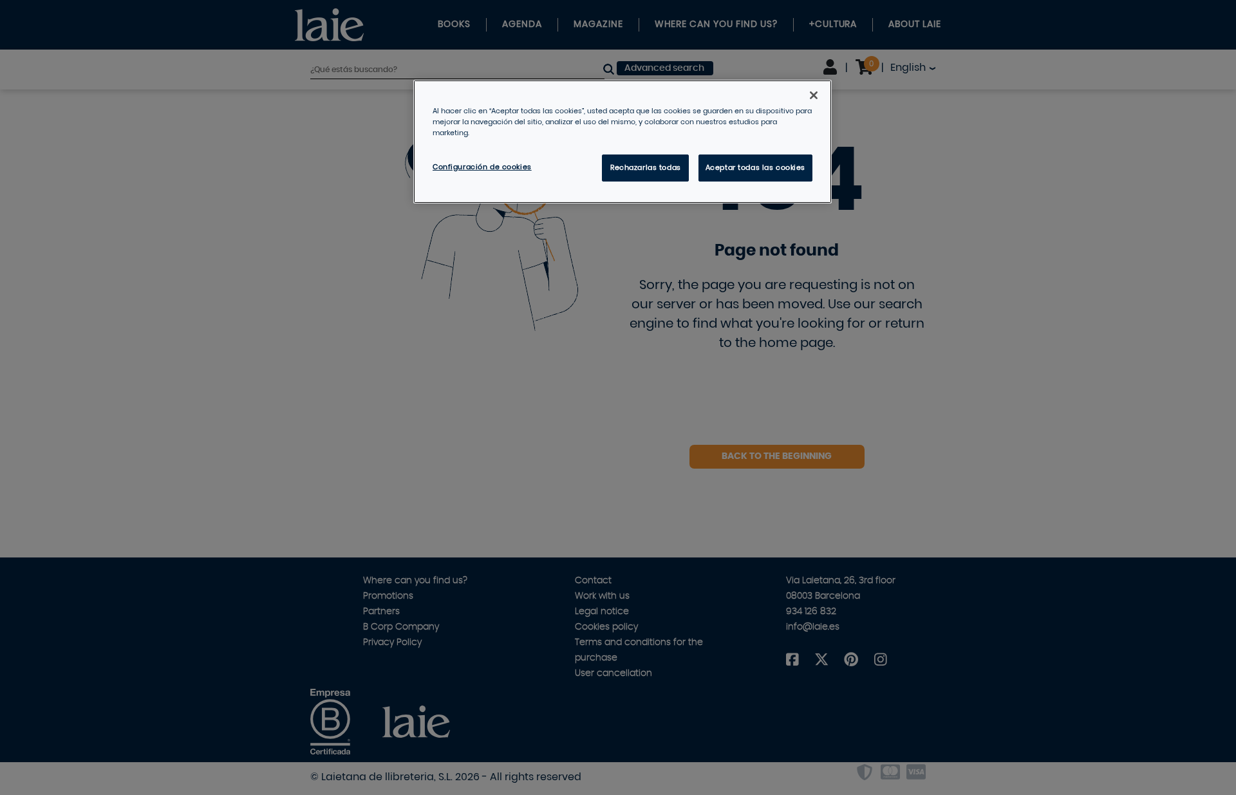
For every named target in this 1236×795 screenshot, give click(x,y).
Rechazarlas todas (645, 167)
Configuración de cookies (482, 167)
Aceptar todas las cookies (755, 167)
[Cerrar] (814, 95)
